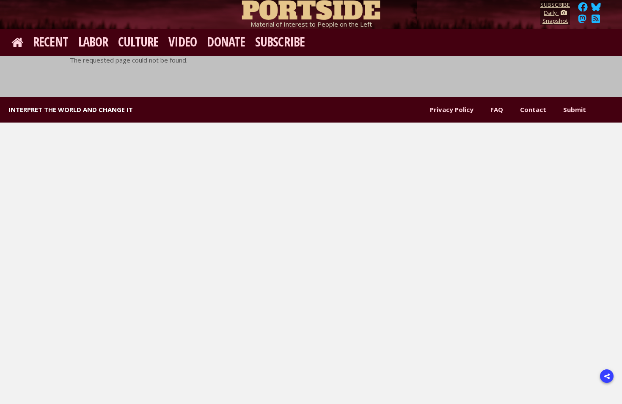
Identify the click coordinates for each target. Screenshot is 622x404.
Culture (138, 41)
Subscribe (280, 41)
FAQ (496, 109)
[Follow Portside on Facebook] (582, 9)
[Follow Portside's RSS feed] (596, 21)
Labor (93, 41)
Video (182, 41)
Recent (50, 41)
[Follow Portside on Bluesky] (597, 9)
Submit (574, 109)
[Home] (311, 8)
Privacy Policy (451, 109)
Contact (533, 109)
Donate (226, 41)
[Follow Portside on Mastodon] (582, 21)
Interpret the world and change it (70, 109)
